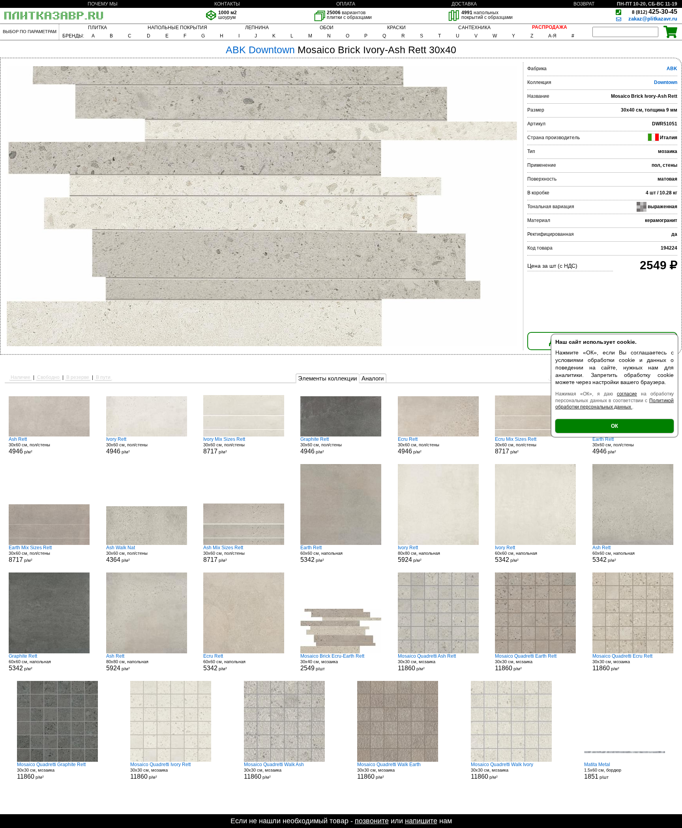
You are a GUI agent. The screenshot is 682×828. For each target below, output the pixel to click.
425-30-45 (654, 11)
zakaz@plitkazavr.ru (652, 19)
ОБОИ (327, 27)
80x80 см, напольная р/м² (419, 554)
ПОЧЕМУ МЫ (103, 4)
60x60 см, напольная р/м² (321, 554)
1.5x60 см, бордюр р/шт (602, 771)
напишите (421, 821)
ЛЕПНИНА (257, 27)
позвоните (372, 821)
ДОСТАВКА (464, 4)
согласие (627, 394)
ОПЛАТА (345, 4)
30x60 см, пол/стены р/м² (29, 445)
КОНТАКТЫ (227, 4)
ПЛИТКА (97, 27)
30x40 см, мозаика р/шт (332, 662)
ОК (614, 426)
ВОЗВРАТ (583, 4)
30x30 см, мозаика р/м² (427, 662)
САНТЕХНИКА (474, 27)
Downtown (665, 82)
